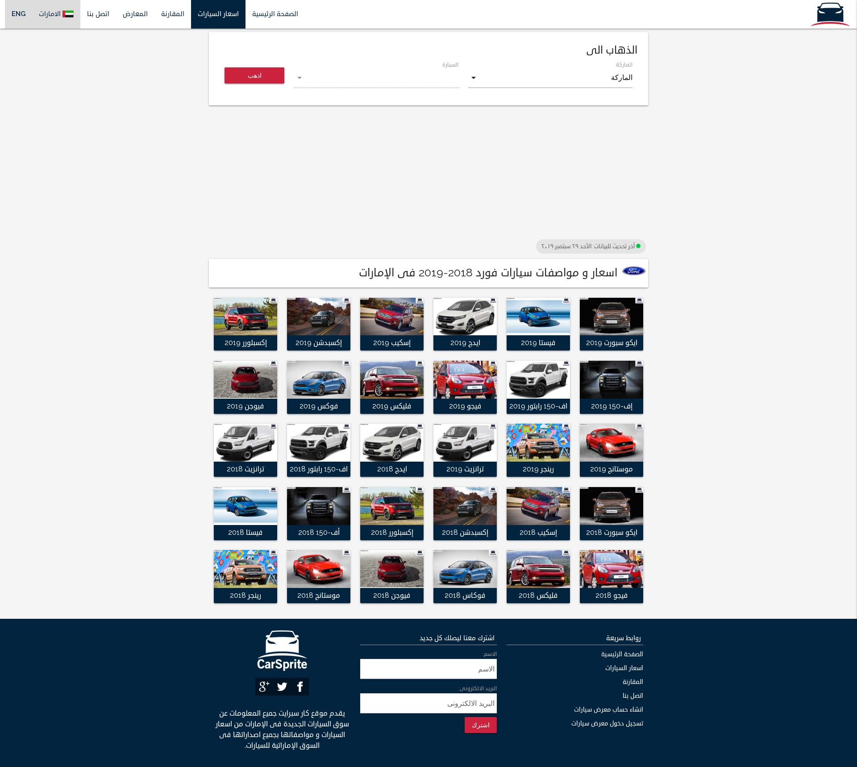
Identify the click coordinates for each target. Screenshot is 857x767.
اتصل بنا (98, 14)
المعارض (135, 14)
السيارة (450, 65)
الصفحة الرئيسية (275, 14)
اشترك (481, 725)
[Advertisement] (428, 174)
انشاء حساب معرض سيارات (608, 709)
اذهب (255, 75)
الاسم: (490, 654)
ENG (18, 14)
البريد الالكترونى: (477, 688)
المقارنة (172, 14)
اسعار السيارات (218, 14)
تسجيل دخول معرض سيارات (607, 723)
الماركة (624, 65)
